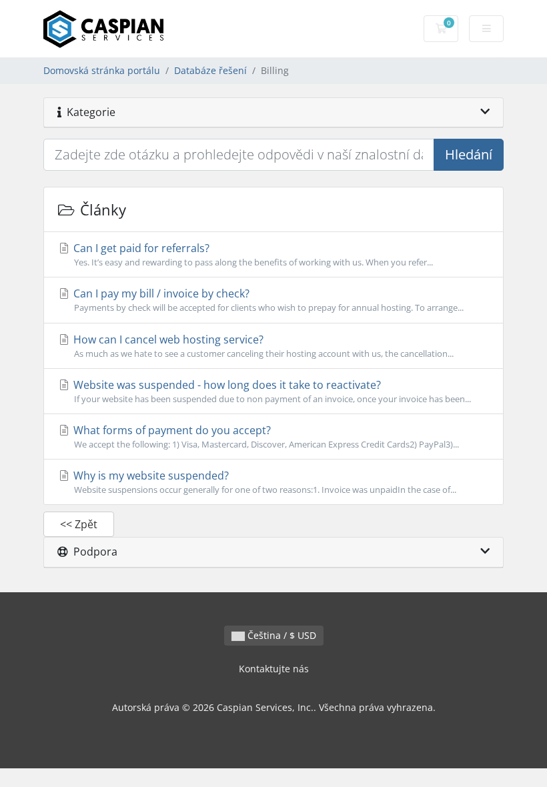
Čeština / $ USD (280, 635)
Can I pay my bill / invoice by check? (267, 299)
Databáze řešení (210, 70)
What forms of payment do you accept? (265, 436)
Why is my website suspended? (263, 482)
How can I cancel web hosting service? (262, 345)
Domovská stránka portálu (101, 70)
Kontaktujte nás (274, 668)
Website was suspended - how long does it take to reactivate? (271, 391)
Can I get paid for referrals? (252, 254)
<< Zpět (78, 524)
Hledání (468, 154)
